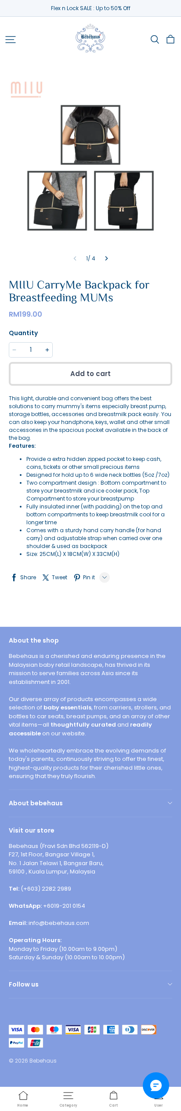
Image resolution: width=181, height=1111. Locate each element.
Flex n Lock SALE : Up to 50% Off (90, 8)
